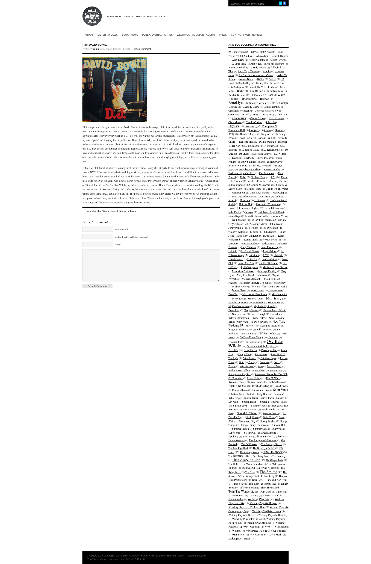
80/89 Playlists (267, 51)
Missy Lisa (237, 298)
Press (223, 34)
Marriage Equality (267, 271)
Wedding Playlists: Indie (246, 519)
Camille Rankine (272, 106)
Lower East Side (246, 263)
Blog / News (130, 34)
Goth (234, 196)
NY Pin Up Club (267, 333)
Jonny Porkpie (235, 227)
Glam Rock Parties (259, 192)
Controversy (251, 126)
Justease (269, 235)
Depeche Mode (247, 141)
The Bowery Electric (271, 444)
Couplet (254, 130)
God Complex (280, 192)
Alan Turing (238, 59)
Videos (266, 495)
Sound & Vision (247, 413)
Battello (272, 79)
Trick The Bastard (270, 487)
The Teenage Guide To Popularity (257, 476)
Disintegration (266, 142)
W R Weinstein (257, 534)
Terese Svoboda (236, 440)
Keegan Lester (270, 239)
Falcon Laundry (272, 169)
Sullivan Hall (278, 424)
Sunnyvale (277, 428)
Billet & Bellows (236, 95)
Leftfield (232, 251)
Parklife (233, 350)
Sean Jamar (252, 397)
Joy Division (269, 228)
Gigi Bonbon (238, 192)
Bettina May (276, 91)
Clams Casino (257, 118)
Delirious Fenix (264, 137)
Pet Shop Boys (268, 358)
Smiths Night (268, 409)
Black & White (276, 95)
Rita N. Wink (273, 378)
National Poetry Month (274, 310)
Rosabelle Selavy (260, 385)
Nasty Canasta (251, 310)
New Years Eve (260, 321)
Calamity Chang (251, 106)
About (89, 34)
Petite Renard (249, 358)
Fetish (243, 177)
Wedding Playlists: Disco (241, 515)
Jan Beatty (262, 216)
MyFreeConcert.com (238, 306)
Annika (267, 71)
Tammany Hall (265, 436)
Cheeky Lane (250, 114)
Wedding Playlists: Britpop (263, 503)
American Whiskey (238, 67)
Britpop (264, 99)
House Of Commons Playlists (243, 208)
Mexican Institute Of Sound (255, 282)
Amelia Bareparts (275, 63)
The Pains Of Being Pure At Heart (259, 467)
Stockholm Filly (247, 421)
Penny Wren (244, 354)
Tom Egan (254, 483)
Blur (235, 98)
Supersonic (234, 432)
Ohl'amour (273, 337)
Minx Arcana (257, 290)
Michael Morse (240, 286)
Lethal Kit (254, 255)
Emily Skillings (248, 161)
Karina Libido (251, 239)
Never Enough (258, 314)
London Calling (270, 259)
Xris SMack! (275, 534)
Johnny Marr (259, 223)
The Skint (250, 472)
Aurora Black (246, 79)
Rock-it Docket (237, 386)
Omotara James (236, 341)
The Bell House (249, 444)
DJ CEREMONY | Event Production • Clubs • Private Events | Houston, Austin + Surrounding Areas (151, 13)
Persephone (261, 354)
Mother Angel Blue (238, 302)
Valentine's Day (240, 495)
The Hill (232, 464)
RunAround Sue (260, 390)
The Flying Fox (260, 456)
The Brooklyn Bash (238, 448)
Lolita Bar (252, 259)
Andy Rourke (259, 67)
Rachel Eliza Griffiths (239, 370)
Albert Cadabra (257, 60)
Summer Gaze (260, 428)
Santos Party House (259, 394)
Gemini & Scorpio (260, 185)
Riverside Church (237, 382)
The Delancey (273, 451)
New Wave (242, 321)
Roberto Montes (259, 382)
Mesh (267, 278)
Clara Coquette (276, 118)
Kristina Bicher (250, 243)
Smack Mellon (249, 409)
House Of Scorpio (273, 208)
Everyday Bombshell (249, 169)
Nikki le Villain (264, 329)
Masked (263, 275)
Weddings (255, 526)
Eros (262, 161)
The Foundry (279, 456)
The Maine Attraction (252, 464)
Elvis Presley (265, 157)
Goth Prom (264, 196)
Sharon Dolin (249, 401)
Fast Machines (266, 173)
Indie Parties (234, 212)
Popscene (264, 362)
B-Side (260, 79)
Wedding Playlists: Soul (258, 522)
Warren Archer (235, 499)
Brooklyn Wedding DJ (259, 102)
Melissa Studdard (251, 278)
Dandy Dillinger (248, 134)
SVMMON (250, 432)
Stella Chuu (269, 417)
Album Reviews (278, 59)
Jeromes (269, 220)
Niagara (232, 329)
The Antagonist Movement (263, 440)
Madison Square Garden (275, 267)
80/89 (253, 51)
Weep (267, 526)
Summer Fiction (240, 428)
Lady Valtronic (248, 247)
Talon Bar (247, 436)
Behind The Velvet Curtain (262, 87)
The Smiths (268, 471)
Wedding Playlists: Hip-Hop (272, 515)
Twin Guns (265, 491)
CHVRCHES (239, 118)
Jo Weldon (253, 227)
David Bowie (129, 210)
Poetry (251, 362)
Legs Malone (270, 251)
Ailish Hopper (280, 55)
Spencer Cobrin (271, 413)
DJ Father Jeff (271, 145)
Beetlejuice (238, 87)
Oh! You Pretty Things (251, 337)
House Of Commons (268, 204)
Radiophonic (275, 370)
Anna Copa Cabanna (248, 71)
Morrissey (273, 298)
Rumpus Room (240, 390)
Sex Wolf (233, 401)
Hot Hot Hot (245, 204)
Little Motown (235, 259)
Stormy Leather (267, 421)
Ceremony (233, 114)
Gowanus (245, 200)
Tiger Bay (257, 479)
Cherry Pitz (266, 114)
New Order (259, 317)
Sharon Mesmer (268, 401)
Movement (257, 302)
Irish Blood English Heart (271, 212)
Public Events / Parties (157, 34)
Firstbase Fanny (259, 177)
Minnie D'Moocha (277, 286)
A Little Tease (239, 63)
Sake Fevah (239, 394)
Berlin (240, 91)
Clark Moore (235, 122)
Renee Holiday (254, 378)
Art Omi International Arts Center (256, 75)
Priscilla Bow (247, 366)
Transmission (249, 487)
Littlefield (278, 255)
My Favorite (274, 302)
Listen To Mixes (107, 34)
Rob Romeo (277, 382)
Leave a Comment (141, 48)
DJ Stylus (244, 153)
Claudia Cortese (254, 122)
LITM (266, 255)
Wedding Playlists (258, 499)
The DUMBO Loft (238, 456)
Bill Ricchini (256, 95)
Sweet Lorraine (268, 432)
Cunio (267, 130)
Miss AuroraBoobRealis (254, 294)
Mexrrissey (280, 282)
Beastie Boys (245, 83)
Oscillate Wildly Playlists (261, 346)
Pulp (260, 366)
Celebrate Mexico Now (266, 110)
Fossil (250, 181)
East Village (280, 153)
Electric (236, 157)
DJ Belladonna (251, 145)
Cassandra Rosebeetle (239, 110)
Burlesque (282, 103)
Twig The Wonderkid (241, 491)
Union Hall (281, 491)
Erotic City (275, 161)
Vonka (277, 495)
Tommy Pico (269, 483)
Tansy (281, 436)
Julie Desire (270, 231)
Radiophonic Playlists (239, 374)
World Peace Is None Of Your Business (265, 530)
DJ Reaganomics (272, 149)
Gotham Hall (248, 196)
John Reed (275, 223)
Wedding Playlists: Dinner (266, 511)
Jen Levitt (255, 219)
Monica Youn (255, 298)
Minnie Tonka (239, 290)
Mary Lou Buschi (246, 275)
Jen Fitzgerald (239, 219)
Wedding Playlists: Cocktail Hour (246, 507)
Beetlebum (278, 83)
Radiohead (259, 370)
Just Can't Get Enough (249, 235)
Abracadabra (262, 55)
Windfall (236, 530)
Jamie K (249, 216)
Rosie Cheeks (281, 385)
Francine (261, 181)
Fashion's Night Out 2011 (241, 173)
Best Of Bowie (257, 90)
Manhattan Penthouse (243, 271)
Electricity (249, 157)
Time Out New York (276, 479)
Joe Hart (243, 223)
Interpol (249, 212)
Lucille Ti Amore (268, 263)
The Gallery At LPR (246, 459)
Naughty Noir (239, 314)
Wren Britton (238, 534)
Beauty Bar (262, 83)
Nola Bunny (248, 333)
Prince (232, 366)
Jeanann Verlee (279, 216)
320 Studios (246, 55)
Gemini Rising (253, 188)
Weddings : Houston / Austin (196, 34)
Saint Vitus (280, 389)
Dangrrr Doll (267, 134)
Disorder (282, 141)
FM (273, 177)
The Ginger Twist (274, 460)
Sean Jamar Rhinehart (273, 397)
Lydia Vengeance (249, 267)
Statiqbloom (252, 417)
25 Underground (237, 52)
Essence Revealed (262, 165)
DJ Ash (236, 145)
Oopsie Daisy (255, 341)
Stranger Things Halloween (254, 424)
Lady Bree (267, 243)
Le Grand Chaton (250, 251)
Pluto (241, 362)
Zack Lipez (234, 538)
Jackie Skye (234, 216)
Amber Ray (256, 63)
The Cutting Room (249, 452)
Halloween (259, 200)
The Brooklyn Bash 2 (264, 448)
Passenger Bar (269, 350)
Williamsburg (281, 526)
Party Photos (250, 350)
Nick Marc (246, 329)
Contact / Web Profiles (246, 34)
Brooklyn (235, 102)
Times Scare (238, 483)
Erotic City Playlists (238, 165)
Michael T (258, 286)
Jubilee (254, 232)
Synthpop (233, 436)
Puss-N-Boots (274, 366)
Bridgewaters (249, 98)
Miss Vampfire (279, 294)
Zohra (247, 538)
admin (96, 48)
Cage (236, 106)
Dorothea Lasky (261, 153)
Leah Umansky (269, 247)
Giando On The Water (277, 188)
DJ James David (250, 149)
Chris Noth (282, 114)
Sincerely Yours (259, 405)
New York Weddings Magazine (264, 325)
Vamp (255, 495)
